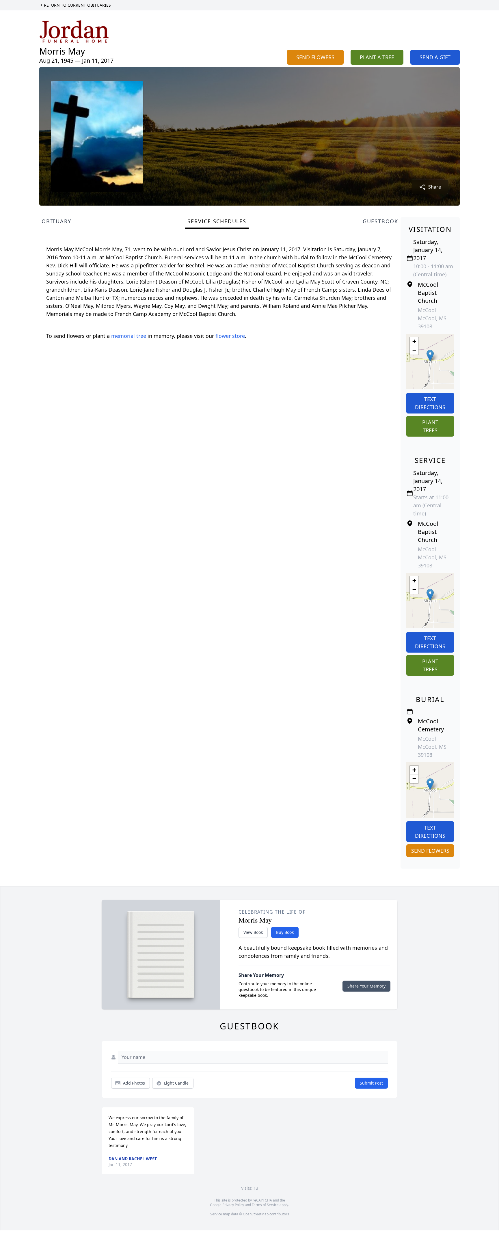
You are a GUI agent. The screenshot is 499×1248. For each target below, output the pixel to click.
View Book (253, 932)
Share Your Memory (366, 986)
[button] (430, 356)
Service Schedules (216, 221)
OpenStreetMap (256, 1214)
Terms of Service (265, 1204)
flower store (230, 335)
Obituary (56, 221)
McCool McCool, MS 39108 (432, 318)
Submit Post (371, 1083)
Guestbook (380, 221)
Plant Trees (430, 426)
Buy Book (285, 932)
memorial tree (128, 335)
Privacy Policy (233, 1204)
